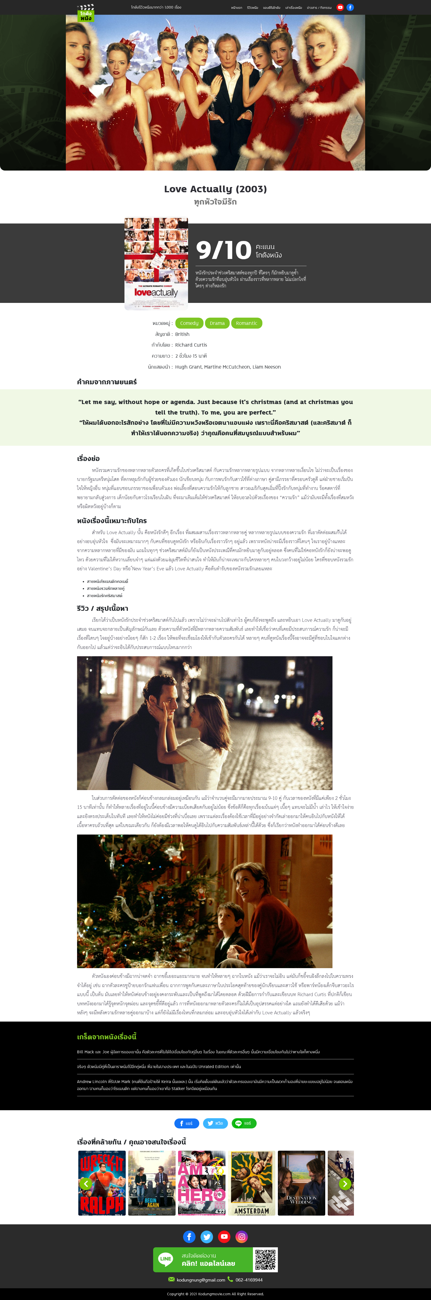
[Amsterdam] (252, 1183)
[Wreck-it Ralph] (102, 1183)
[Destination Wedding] (301, 1183)
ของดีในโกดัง (271, 7)
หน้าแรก (236, 7)
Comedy (189, 323)
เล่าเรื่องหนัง (293, 7)
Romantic (246, 323)
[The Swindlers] (351, 1183)
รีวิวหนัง (252, 7)
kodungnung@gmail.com (201, 1280)
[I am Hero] (202, 1183)
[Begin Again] (152, 1183)
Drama (217, 323)
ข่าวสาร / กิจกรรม (319, 7)
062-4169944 (249, 1280)
